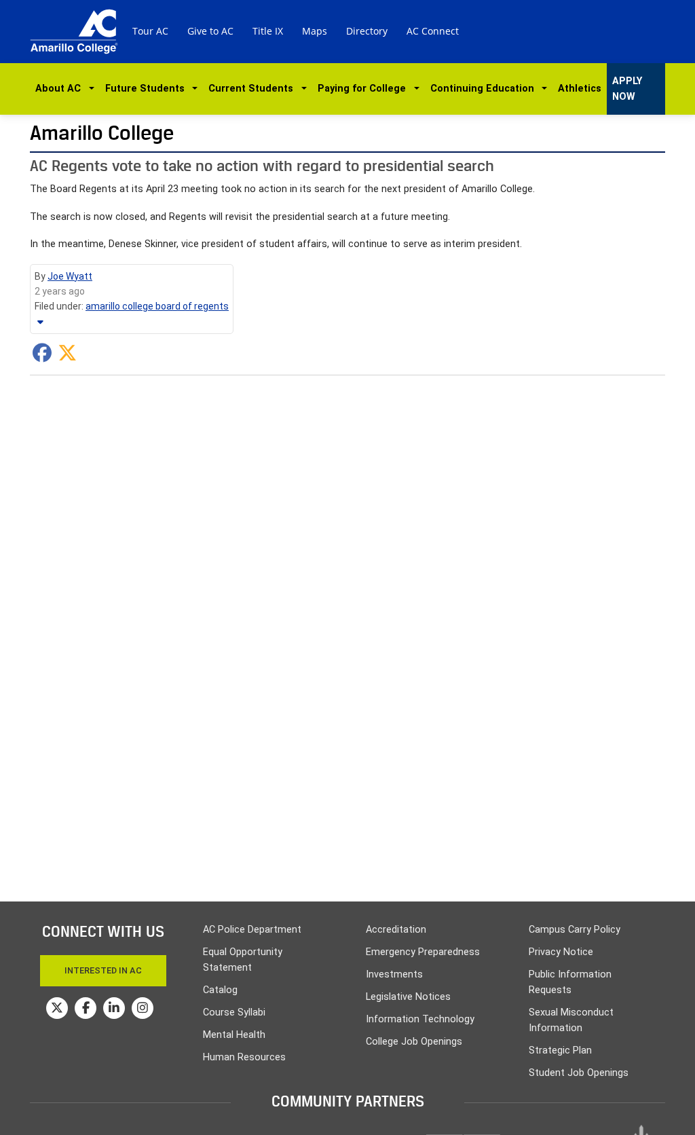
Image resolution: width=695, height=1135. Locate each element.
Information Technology (420, 1019)
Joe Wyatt (70, 276)
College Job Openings (414, 1041)
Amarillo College (102, 133)
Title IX (267, 30)
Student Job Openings (578, 1073)
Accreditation (396, 929)
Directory (367, 30)
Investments (394, 974)
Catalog (220, 990)
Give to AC (210, 30)
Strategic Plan (560, 1050)
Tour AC (150, 30)
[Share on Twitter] (67, 356)
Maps (314, 30)
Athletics (579, 88)
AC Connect (433, 30)
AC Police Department (252, 929)
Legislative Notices (408, 997)
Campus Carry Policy (574, 929)
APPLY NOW (627, 89)
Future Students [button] (147, 88)
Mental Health (234, 1035)
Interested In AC (103, 970)
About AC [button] (60, 88)
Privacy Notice (561, 952)
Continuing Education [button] (485, 88)
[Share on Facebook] (42, 356)
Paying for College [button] (364, 88)
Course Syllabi (234, 1012)
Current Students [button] (253, 88)
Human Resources (244, 1057)
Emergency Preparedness (423, 952)
